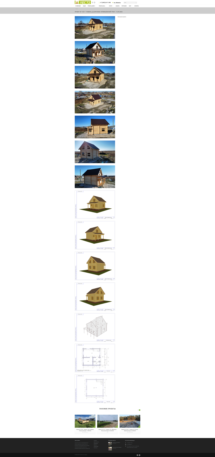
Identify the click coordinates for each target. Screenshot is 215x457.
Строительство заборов (117, 447)
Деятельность (96, 441)
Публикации (96, 446)
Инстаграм (92, 2)
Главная (76, 8)
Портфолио (96, 443)
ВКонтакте (94, 2)
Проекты (95, 444)
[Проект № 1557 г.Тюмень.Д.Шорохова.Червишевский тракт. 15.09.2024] (95, 27)
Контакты (95, 447)
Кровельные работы (116, 442)
